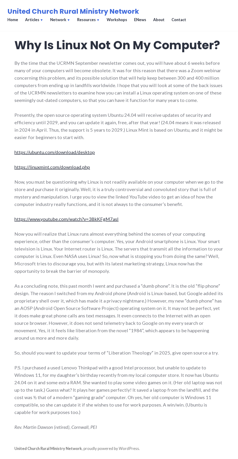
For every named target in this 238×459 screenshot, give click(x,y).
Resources (86, 19)
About (159, 19)
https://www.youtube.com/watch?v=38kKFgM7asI (66, 219)
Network (58, 19)
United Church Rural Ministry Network (73, 11)
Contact (179, 19)
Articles (32, 19)
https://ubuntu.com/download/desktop (54, 152)
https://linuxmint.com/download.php (52, 167)
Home (12, 19)
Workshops (117, 19)
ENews (140, 19)
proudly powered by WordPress (111, 448)
